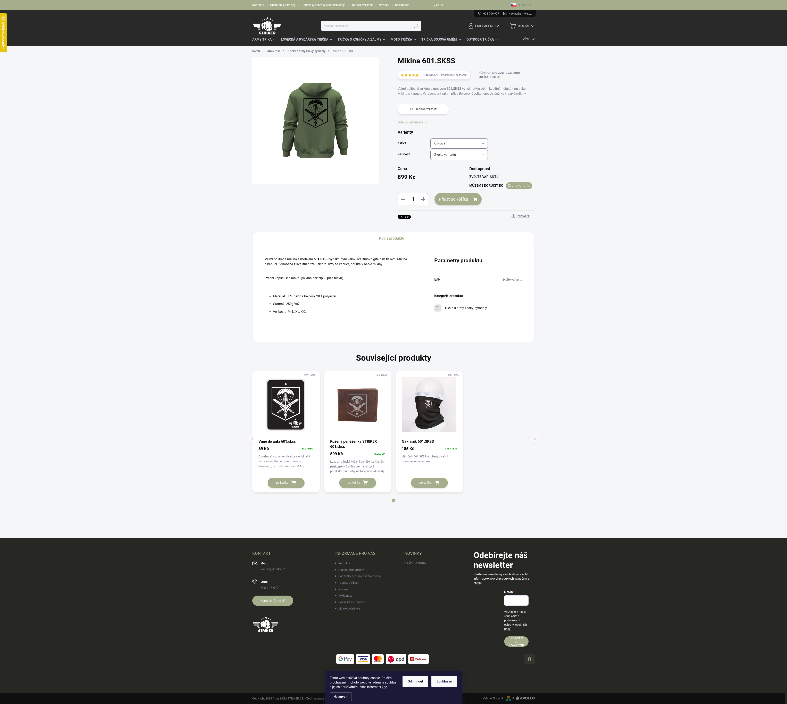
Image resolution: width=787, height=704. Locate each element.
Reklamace (402, 5)
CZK (522, 5)
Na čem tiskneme (415, 562)
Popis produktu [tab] (391, 238)
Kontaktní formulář (273, 600)
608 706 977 (269, 588)
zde (384, 687)
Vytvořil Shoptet (493, 698)
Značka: (489, 77)
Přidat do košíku (453, 199)
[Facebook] (529, 659)
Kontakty (258, 5)
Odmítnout (415, 681)
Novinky (384, 5)
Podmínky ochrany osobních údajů (324, 5)
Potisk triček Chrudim (351, 602)
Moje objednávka (349, 608)
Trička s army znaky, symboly (466, 308)
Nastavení (340, 697)
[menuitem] (264, 39)
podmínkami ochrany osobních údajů (515, 625)
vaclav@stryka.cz (273, 569)
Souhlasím (444, 681)
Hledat (416, 25)
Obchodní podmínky (283, 5)
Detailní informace (410, 122)
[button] (393, 500)
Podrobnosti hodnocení (454, 75)
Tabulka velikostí (362, 5)
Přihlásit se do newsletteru (516, 641)
